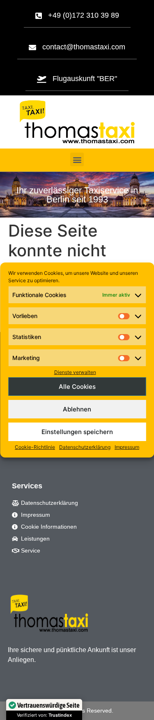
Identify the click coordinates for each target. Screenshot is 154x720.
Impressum (127, 447)
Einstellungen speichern (77, 432)
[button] (77, 159)
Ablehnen (77, 409)
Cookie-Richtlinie (35, 447)
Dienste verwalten (75, 372)
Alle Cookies (77, 386)
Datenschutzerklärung (84, 447)
